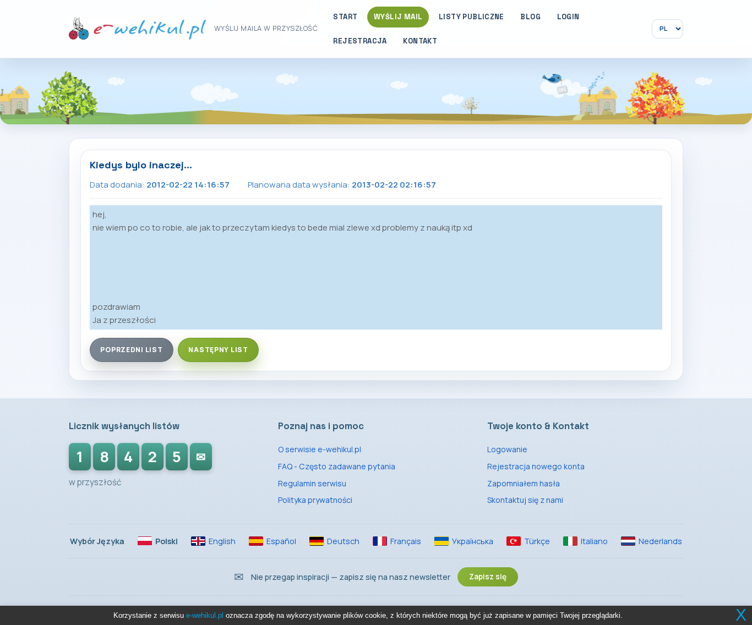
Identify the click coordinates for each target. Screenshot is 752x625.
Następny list (218, 349)
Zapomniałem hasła (523, 483)
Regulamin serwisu (312, 483)
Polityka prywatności (315, 500)
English (222, 541)
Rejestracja (359, 41)
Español (281, 541)
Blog (530, 16)
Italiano (594, 541)
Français (405, 541)
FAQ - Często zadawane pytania (336, 466)
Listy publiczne (471, 16)
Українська (472, 541)
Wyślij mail (398, 16)
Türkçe (537, 541)
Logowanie (507, 449)
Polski (166, 541)
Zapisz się (487, 577)
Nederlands (660, 541)
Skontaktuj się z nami (525, 500)
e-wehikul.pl (205, 615)
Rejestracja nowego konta (536, 466)
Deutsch (343, 541)
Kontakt (420, 41)
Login (568, 16)
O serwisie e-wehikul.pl (319, 449)
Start (345, 16)
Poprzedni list (131, 349)
